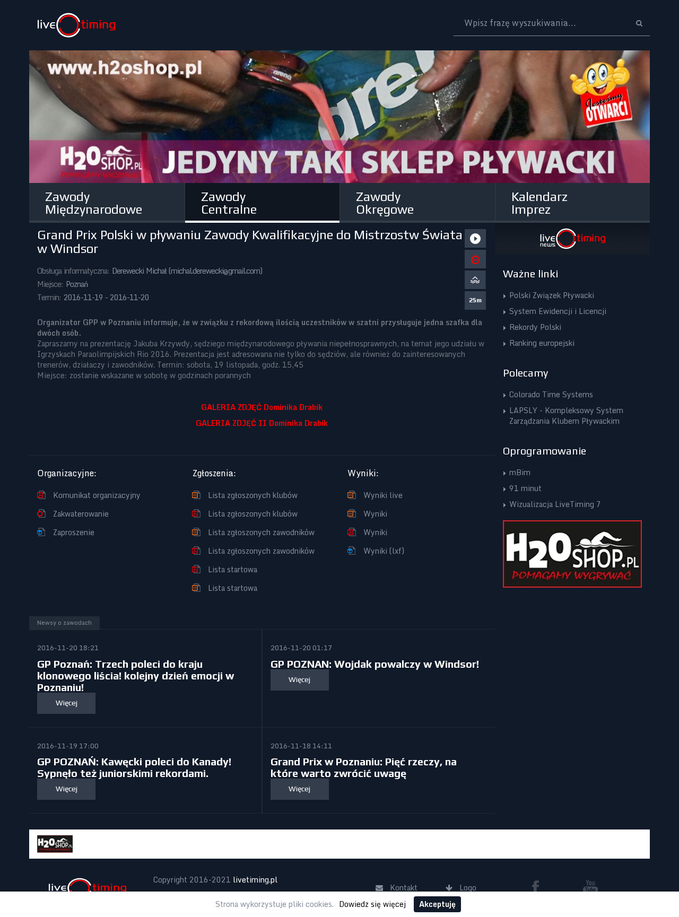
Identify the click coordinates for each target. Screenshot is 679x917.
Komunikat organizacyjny (97, 495)
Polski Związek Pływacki (551, 295)
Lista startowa (232, 569)
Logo (76, 25)
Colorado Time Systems (551, 394)
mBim (519, 472)
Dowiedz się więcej (372, 904)
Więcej (66, 702)
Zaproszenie (73, 532)
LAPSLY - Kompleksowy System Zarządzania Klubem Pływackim (566, 415)
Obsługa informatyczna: (73, 271)
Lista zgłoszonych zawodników (261, 532)
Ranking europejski (541, 343)
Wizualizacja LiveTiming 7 (555, 504)
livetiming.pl (255, 880)
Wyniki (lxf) (383, 551)
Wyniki (375, 514)
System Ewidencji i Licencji (557, 311)
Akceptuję (437, 904)
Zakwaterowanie (81, 514)
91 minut (525, 488)
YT (590, 887)
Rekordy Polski (535, 327)
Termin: (49, 297)
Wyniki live (383, 495)
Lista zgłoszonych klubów (253, 495)
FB (539, 887)
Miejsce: (50, 284)
